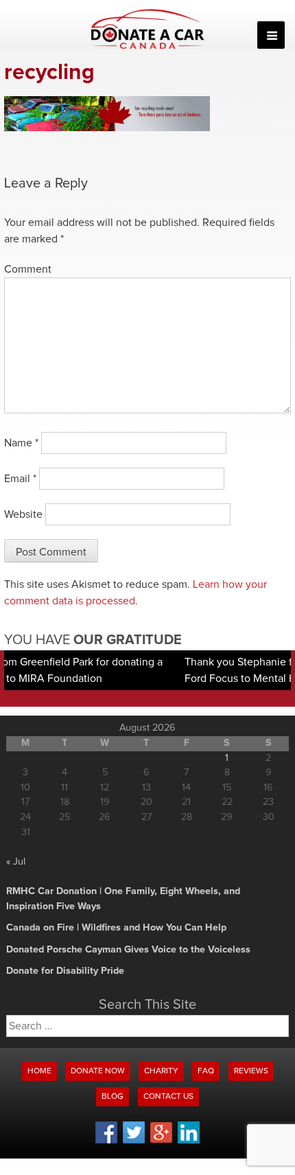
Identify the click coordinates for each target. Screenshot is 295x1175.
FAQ (206, 1071)
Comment (27, 269)
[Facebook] (106, 1141)
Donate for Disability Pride (65, 971)
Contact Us (168, 1097)
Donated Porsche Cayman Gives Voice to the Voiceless (128, 950)
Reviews (251, 1071)
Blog (112, 1097)
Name (21, 442)
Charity (161, 1071)
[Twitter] (133, 1141)
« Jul (15, 862)
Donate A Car (147, 29)
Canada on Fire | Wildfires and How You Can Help (116, 928)
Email (20, 478)
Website (23, 514)
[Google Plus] (161, 1140)
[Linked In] (188, 1141)
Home (39, 1071)
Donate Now (98, 1071)
